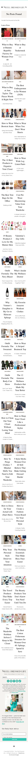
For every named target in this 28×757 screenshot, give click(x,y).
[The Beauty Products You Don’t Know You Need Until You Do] (20, 580)
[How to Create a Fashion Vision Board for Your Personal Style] (20, 495)
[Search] (25, 677)
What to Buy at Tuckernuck (20, 47)
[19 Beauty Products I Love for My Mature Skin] (7, 225)
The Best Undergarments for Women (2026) (20, 90)
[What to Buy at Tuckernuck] (20, 32)
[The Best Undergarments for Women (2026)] (20, 75)
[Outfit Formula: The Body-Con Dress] (7, 365)
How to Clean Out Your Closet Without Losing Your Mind (7, 425)
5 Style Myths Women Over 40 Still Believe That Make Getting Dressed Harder (20, 467)
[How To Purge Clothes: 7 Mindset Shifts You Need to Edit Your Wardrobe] (7, 448)
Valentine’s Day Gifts (20, 237)
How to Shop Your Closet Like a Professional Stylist (20, 421)
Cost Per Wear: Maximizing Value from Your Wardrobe (20, 202)
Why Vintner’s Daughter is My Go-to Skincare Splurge (7, 310)
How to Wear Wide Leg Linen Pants (20, 161)
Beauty (7, 232)
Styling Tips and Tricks (20, 119)
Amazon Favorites (20, 298)
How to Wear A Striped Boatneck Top (20, 346)
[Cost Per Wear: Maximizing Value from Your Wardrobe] (20, 184)
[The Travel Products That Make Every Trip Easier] (7, 580)
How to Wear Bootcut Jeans (7, 125)
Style (20, 81)
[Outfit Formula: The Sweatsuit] (7, 333)
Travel (7, 586)
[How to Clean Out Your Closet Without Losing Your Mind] (7, 405)
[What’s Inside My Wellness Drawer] (20, 260)
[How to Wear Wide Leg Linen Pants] (20, 148)
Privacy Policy (15, 692)
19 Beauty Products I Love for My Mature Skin (7, 240)
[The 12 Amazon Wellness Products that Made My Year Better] (20, 365)
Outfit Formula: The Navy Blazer (7, 273)
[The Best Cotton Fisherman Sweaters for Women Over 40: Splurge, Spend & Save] (20, 618)
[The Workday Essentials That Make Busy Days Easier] (20, 539)
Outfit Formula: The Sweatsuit (7, 346)
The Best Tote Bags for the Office (7, 197)
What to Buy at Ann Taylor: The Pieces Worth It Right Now (7, 93)
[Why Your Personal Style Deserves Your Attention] (7, 539)
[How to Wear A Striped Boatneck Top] (20, 333)
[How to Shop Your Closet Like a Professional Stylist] (20, 405)
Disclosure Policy (21, 690)
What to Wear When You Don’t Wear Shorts (20, 128)
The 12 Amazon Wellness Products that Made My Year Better (20, 383)
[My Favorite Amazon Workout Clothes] (20, 292)
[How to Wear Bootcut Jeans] (7, 113)
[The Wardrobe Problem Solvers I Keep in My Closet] (7, 618)
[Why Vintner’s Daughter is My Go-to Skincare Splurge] (7, 292)
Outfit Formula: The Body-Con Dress (7, 380)
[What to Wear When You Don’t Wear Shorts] (20, 113)
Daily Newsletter (8, 737)
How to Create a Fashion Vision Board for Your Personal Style (20, 514)
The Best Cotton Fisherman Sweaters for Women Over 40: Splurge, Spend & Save (20, 641)
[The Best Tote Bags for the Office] (7, 184)
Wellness (20, 266)
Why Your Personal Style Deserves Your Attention (7, 557)
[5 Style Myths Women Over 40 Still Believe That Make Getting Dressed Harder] (20, 448)
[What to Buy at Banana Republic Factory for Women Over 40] (7, 32)
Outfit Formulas (7, 266)
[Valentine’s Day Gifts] (20, 225)
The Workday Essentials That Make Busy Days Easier (20, 555)
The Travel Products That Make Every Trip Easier (7, 596)
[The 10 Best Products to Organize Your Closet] (7, 148)
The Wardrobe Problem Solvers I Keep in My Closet (7, 636)
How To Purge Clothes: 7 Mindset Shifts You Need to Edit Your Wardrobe (7, 469)
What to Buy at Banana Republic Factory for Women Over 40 (7, 52)
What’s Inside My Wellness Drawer (20, 273)
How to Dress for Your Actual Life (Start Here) (7, 510)
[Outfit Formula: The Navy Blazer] (7, 260)
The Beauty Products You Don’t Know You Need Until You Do (20, 596)
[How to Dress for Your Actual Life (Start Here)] (7, 495)
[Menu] (2, 7)
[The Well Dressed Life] (14, 7)
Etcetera (20, 545)
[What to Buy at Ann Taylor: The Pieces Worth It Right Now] (7, 75)
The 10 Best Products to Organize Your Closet (7, 164)
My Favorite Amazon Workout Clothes (20, 307)
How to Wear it (7, 119)
